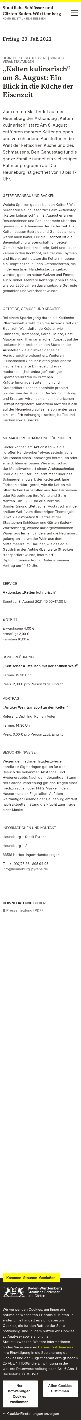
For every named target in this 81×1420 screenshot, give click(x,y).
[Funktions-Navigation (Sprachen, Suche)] (74, 13)
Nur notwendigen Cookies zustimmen (19, 1394)
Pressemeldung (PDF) (24, 910)
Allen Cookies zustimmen (60, 1388)
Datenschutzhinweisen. (57, 1347)
